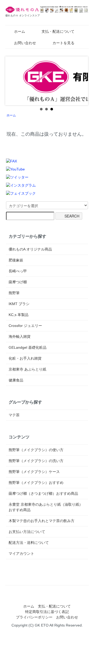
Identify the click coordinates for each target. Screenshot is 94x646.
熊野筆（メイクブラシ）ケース (34, 472)
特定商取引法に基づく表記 (47, 612)
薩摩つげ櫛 (18, 282)
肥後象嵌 (16, 260)
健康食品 (16, 380)
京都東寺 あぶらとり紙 (27, 369)
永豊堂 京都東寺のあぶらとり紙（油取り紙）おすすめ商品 (46, 507)
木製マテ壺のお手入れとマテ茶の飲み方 (41, 521)
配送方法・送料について (29, 542)
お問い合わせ (25, 43)
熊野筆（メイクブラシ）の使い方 (36, 450)
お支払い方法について (27, 532)
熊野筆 (14, 293)
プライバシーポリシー (34, 617)
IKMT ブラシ (19, 304)
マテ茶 (14, 415)
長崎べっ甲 (18, 271)
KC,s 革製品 (18, 315)
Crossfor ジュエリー (25, 326)
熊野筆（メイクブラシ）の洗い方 (36, 461)
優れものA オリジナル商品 (30, 249)
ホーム (19, 31)
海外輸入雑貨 (20, 336)
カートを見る (63, 43)
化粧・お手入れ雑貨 (25, 358)
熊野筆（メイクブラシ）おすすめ (36, 482)
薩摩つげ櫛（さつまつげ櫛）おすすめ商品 (43, 493)
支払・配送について (58, 31)
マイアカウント (21, 553)
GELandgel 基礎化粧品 (27, 347)
